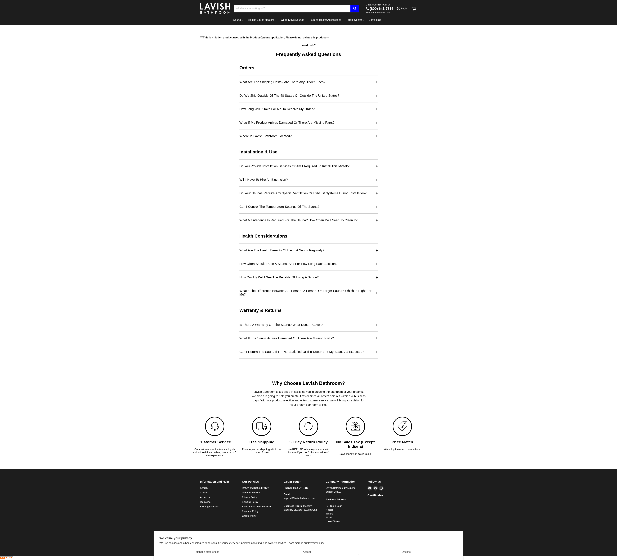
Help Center (355, 19)
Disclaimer (205, 501)
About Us (205, 497)
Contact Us (375, 19)
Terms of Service (251, 492)
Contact (204, 492)
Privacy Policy (249, 497)
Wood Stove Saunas (293, 19)
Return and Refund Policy (255, 488)
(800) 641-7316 (381, 9)
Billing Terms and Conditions (257, 506)
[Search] (354, 8)
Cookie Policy (249, 515)
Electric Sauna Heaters (261, 19)
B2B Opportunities (209, 506)
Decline (406, 552)
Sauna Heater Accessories (326, 19)
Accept (307, 552)
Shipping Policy (250, 501)
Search (204, 488)
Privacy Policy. (316, 543)
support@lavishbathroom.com (299, 498)
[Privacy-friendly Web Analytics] (6, 558)
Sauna (237, 19)
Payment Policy (250, 511)
